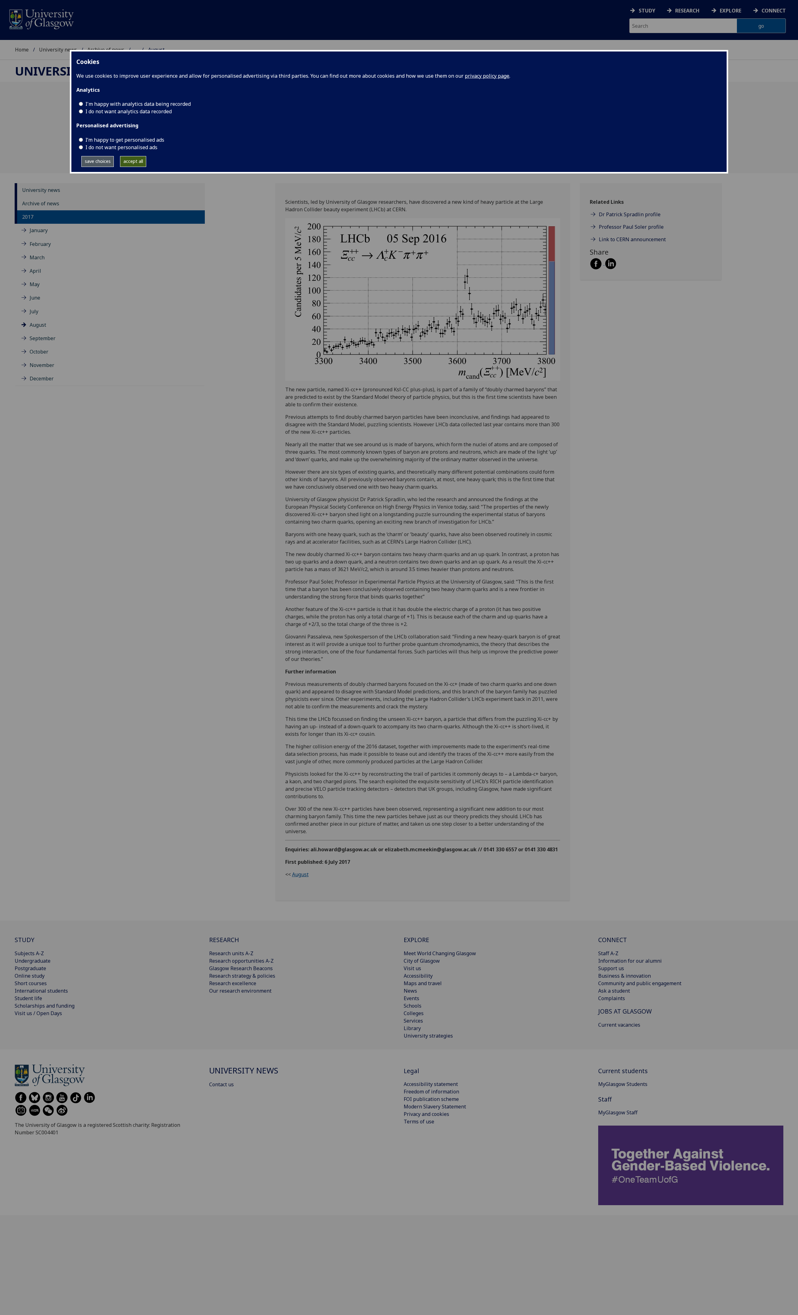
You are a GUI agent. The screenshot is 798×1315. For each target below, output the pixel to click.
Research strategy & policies (242, 975)
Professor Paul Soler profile (631, 226)
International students (41, 990)
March (37, 257)
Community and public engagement (639, 983)
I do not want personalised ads (121, 147)
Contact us (221, 1084)
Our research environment (240, 990)
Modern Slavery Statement (435, 1106)
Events (411, 998)
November (42, 365)
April (35, 270)
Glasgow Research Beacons (241, 968)
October (39, 351)
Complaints (611, 998)
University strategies (428, 1035)
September (42, 338)
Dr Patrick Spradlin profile (630, 214)
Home (22, 49)
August (38, 324)
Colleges (414, 1013)
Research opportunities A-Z (241, 960)
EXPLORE (416, 940)
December (42, 378)
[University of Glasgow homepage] (41, 18)
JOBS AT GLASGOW (625, 1011)
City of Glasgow (422, 960)
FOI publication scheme (431, 1099)
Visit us (412, 968)
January (39, 230)
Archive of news (40, 203)
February (40, 243)
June (35, 297)
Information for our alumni (630, 960)
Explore (730, 10)
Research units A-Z (231, 953)
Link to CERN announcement (632, 239)
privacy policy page (487, 75)
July (34, 311)
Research (687, 10)
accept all (133, 161)
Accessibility (418, 975)
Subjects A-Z (29, 953)
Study (647, 10)
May (35, 284)
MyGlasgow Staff (617, 1112)
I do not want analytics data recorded (128, 111)
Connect (774, 10)
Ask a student (614, 990)
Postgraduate (30, 968)
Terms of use (419, 1121)
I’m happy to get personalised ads (124, 139)
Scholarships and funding (45, 1005)
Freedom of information (431, 1091)
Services (413, 1020)
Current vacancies (619, 1024)
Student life (28, 998)
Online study (30, 975)
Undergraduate (32, 960)
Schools (412, 1005)
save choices (98, 161)
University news (58, 49)
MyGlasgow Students (622, 1084)
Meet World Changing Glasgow (440, 953)
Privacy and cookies (426, 1114)
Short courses (31, 983)
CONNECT (612, 940)
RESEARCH (224, 940)
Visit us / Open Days (38, 1013)
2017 (27, 216)
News (410, 990)
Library (412, 1028)
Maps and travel (423, 983)
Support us (611, 968)
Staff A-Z (608, 953)
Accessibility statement (431, 1084)
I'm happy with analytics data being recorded (138, 103)
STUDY (24, 940)
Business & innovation (624, 975)
